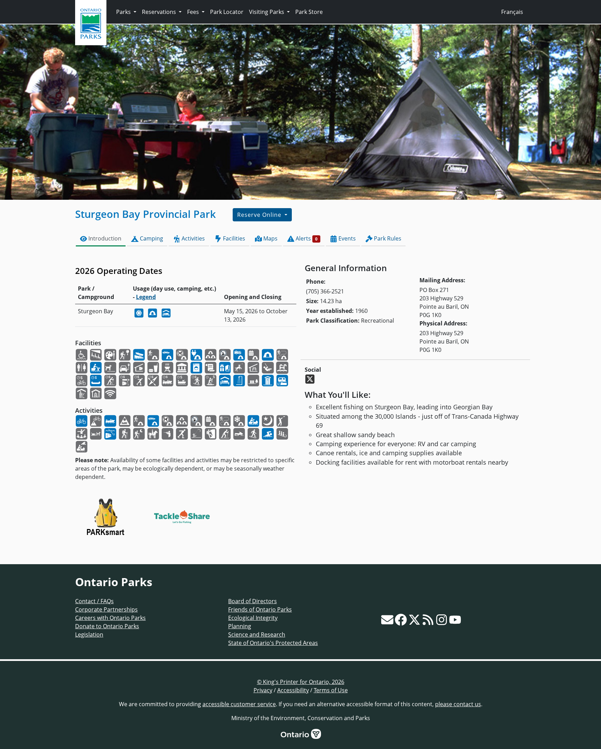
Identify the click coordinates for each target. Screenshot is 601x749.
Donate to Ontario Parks (107, 626)
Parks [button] (124, 12)
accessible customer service (239, 704)
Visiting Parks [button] (267, 12)
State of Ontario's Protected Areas (273, 643)
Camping (150, 238)
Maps (270, 238)
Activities (192, 238)
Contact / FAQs (94, 601)
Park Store (309, 12)
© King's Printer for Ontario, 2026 (300, 682)
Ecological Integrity (253, 618)
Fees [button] (193, 12)
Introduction (104, 238)
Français (512, 12)
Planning (239, 626)
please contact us (458, 704)
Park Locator (226, 12)
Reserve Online (260, 215)
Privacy (263, 690)
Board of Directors (252, 601)
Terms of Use (331, 690)
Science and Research (256, 634)
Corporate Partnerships (106, 609)
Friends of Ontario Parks (260, 609)
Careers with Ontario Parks (110, 618)
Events (346, 238)
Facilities (233, 238)
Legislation (89, 634)
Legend (146, 297)
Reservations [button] (159, 12)
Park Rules (386, 238)
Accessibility (293, 690)
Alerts (306, 238)
